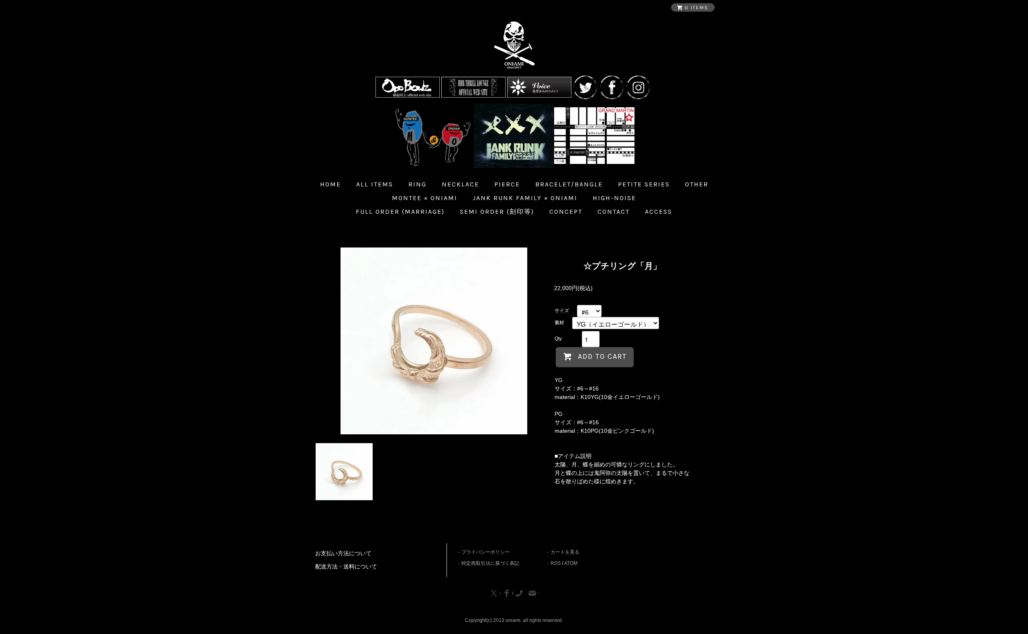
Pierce (507, 184)
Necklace (460, 184)
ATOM (570, 563)
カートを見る (565, 552)
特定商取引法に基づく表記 (490, 563)
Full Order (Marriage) (400, 211)
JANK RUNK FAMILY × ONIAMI (525, 198)
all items (374, 184)
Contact (614, 211)
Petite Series (644, 184)
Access (658, 211)
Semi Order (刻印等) (497, 211)
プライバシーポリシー (485, 552)
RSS (556, 563)
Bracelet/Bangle (569, 184)
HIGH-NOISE (614, 198)
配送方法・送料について (346, 566)
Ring (417, 184)
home (330, 184)
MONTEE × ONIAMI (424, 198)
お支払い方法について (343, 553)
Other (696, 184)
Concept (565, 211)
